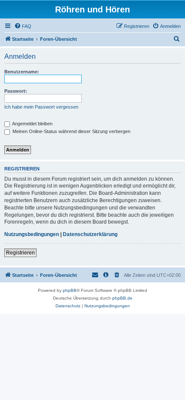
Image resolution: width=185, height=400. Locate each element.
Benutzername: (21, 71)
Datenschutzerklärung (90, 234)
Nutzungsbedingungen (31, 234)
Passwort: (15, 91)
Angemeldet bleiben (31, 123)
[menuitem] (22, 26)
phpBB (70, 290)
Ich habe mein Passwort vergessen (41, 106)
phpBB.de (122, 298)
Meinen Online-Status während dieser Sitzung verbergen (70, 131)
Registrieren (20, 253)
